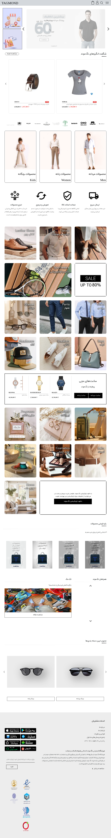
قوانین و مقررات (99, 734)
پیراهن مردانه (30, 699)
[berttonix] (74, 123)
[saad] (83, 123)
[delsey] (28, 123)
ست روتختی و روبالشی (80, 699)
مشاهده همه (12, 54)
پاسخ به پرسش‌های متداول (96, 737)
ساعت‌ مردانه (95, 395)
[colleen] (65, 123)
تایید (11, 767)
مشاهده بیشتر (99, 768)
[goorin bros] (19, 123)
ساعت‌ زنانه (81, 395)
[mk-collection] (37, 123)
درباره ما (102, 727)
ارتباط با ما (101, 730)
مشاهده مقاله (38, 615)
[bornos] (47, 123)
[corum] (102, 123)
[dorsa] (56, 123)
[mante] (93, 123)
